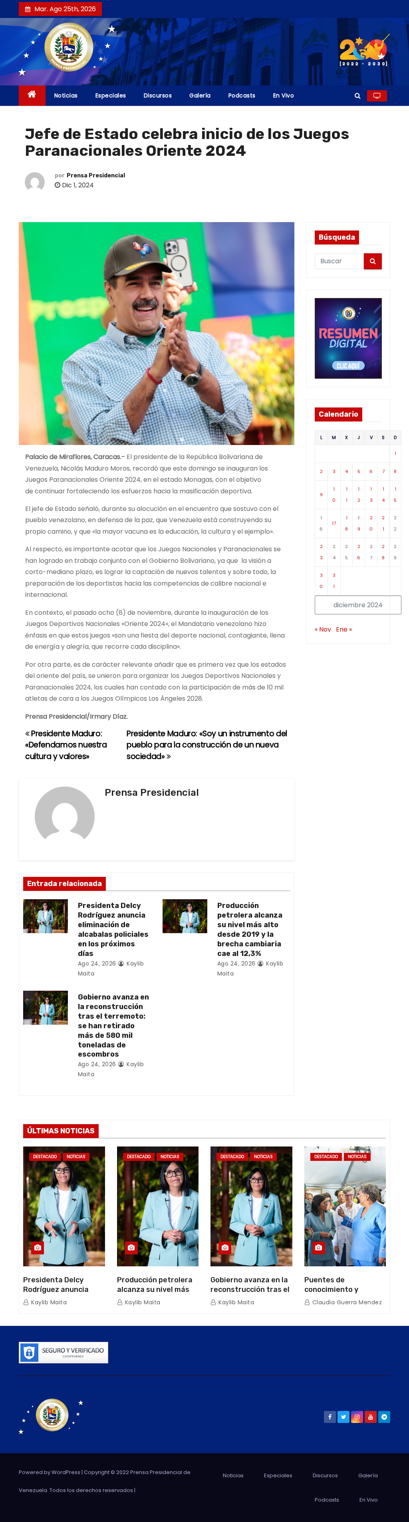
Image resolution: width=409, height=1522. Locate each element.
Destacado (45, 1157)
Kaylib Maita (48, 1302)
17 (334, 523)
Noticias (66, 95)
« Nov (323, 629)
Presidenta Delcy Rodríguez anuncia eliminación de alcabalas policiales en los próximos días (113, 929)
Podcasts (242, 95)
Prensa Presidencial (96, 175)
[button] (358, 95)
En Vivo (283, 95)
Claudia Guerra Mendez (346, 1302)
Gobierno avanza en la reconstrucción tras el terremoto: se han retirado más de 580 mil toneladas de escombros (113, 1026)
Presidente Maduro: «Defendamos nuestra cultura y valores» (66, 745)
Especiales (110, 95)
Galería (200, 95)
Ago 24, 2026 (97, 964)
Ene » (344, 629)
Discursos (158, 95)
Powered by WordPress (50, 1472)
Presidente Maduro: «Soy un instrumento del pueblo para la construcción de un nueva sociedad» (207, 745)
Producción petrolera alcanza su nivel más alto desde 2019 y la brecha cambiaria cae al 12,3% (249, 929)
